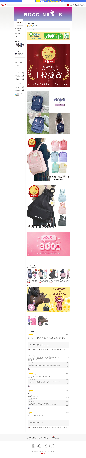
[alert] (48, 29)
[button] (83, 3)
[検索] (68, 5)
